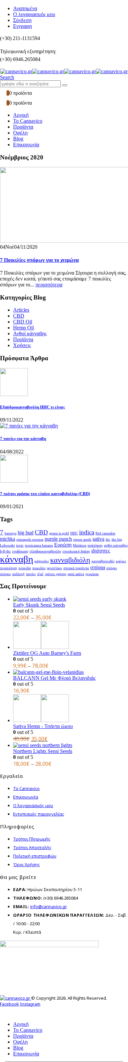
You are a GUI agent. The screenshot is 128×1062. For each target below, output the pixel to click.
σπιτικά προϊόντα (76, 568)
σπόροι (111, 568)
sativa (98, 539)
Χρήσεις (22, 345)
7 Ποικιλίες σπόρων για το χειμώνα (39, 260)
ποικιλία (24, 568)
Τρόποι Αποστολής (32, 847)
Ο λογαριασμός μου (34, 14)
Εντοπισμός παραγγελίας (38, 814)
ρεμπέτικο (54, 568)
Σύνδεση (22, 20)
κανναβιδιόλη (70, 560)
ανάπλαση (95, 545)
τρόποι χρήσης (55, 574)
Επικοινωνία (26, 144)
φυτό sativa (76, 574)
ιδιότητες (100, 550)
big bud (25, 532)
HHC (74, 533)
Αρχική (21, 115)
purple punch (58, 539)
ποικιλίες (39, 568)
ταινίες (31, 574)
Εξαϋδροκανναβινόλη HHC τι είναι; (32, 407)
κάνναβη (16, 559)
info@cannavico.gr (48, 906)
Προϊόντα (23, 127)
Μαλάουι (79, 545)
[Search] (64, 85)
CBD (18, 316)
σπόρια (97, 567)
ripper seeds (82, 539)
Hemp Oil (23, 327)
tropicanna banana (39, 545)
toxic (20, 545)
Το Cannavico (27, 121)
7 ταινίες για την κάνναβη (23, 438)
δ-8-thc (5, 551)
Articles (21, 310)
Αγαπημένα (25, 8)
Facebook (9, 1004)
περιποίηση (8, 568)
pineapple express (29, 539)
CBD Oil (22, 321)
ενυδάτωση (20, 551)
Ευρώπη (63, 545)
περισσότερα (48, 284)
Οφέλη (20, 132)
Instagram (30, 1004)
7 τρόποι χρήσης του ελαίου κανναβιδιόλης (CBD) (45, 493)
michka (7, 539)
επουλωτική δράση (76, 551)
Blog (18, 138)
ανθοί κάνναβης (116, 545)
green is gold (59, 533)
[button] (7, 77)
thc (108, 539)
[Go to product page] (70, 599)
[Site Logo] (64, 71)
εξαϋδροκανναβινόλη (45, 551)
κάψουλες (41, 561)
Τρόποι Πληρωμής (32, 839)
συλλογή (18, 574)
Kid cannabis (105, 533)
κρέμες (121, 561)
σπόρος (5, 574)
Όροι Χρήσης (26, 864)
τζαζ (40, 574)
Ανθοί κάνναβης (30, 333)
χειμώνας (92, 574)
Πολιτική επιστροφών (34, 856)
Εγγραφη (22, 26)
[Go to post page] (14, 394)
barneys (10, 533)
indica (86, 532)
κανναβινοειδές (103, 561)
